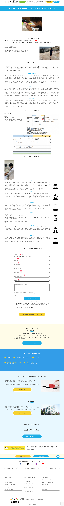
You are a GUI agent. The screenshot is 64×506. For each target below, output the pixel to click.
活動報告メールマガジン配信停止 (47, 482)
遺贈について (22, 413)
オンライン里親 (21, 1)
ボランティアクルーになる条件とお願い (30, 493)
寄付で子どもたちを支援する (9, 489)
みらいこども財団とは (8, 5)
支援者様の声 (57, 5)
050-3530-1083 (32, 429)
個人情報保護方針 (32, 293)
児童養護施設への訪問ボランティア (22, 357)
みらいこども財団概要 (8, 482)
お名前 (16, 258)
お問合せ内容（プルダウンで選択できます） (23, 254)
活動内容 (30, 5)
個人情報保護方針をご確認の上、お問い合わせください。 (24, 292)
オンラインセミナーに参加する (31, 343)
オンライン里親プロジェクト (32, 363)
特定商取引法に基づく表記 (46, 487)
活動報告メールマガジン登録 (47, 479)
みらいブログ (49, 5)
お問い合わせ (56, 1)
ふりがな (16, 262)
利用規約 (26, 307)
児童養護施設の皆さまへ (40, 1)
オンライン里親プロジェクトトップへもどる (32, 314)
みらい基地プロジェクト (14, 363)
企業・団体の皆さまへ (30, 1)
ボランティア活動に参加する (39, 5)
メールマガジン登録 (52, 468)
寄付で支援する (49, 1)
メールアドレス (18, 270)
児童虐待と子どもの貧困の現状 (20, 5)
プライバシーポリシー (20, 307)
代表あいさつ (7, 479)
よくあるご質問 (7, 487)
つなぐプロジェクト (38, 357)
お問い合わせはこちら (31, 436)
